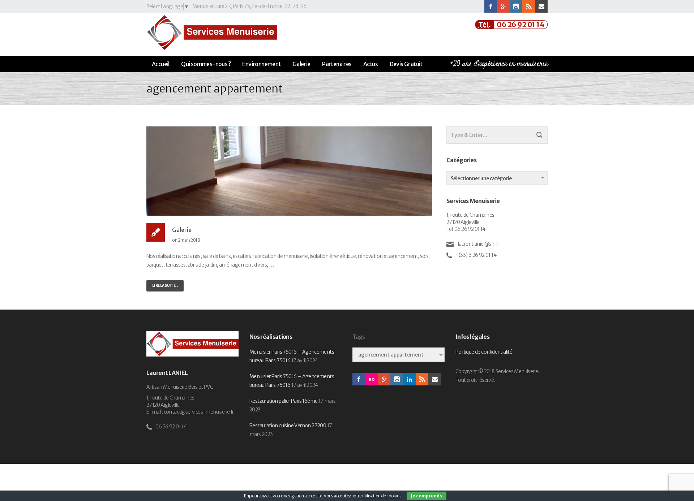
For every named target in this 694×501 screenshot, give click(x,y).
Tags (358, 336)
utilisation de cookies (381, 495)
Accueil (161, 64)
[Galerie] (289, 170)
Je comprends (426, 495)
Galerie (301, 64)
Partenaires (336, 64)
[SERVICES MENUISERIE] (211, 32)
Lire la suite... (165, 285)
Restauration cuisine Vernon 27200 (287, 425)
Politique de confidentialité (483, 352)
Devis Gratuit (406, 64)
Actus (370, 64)
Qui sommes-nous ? (206, 64)
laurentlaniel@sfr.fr (477, 244)
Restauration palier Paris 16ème (283, 401)
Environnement (261, 64)
